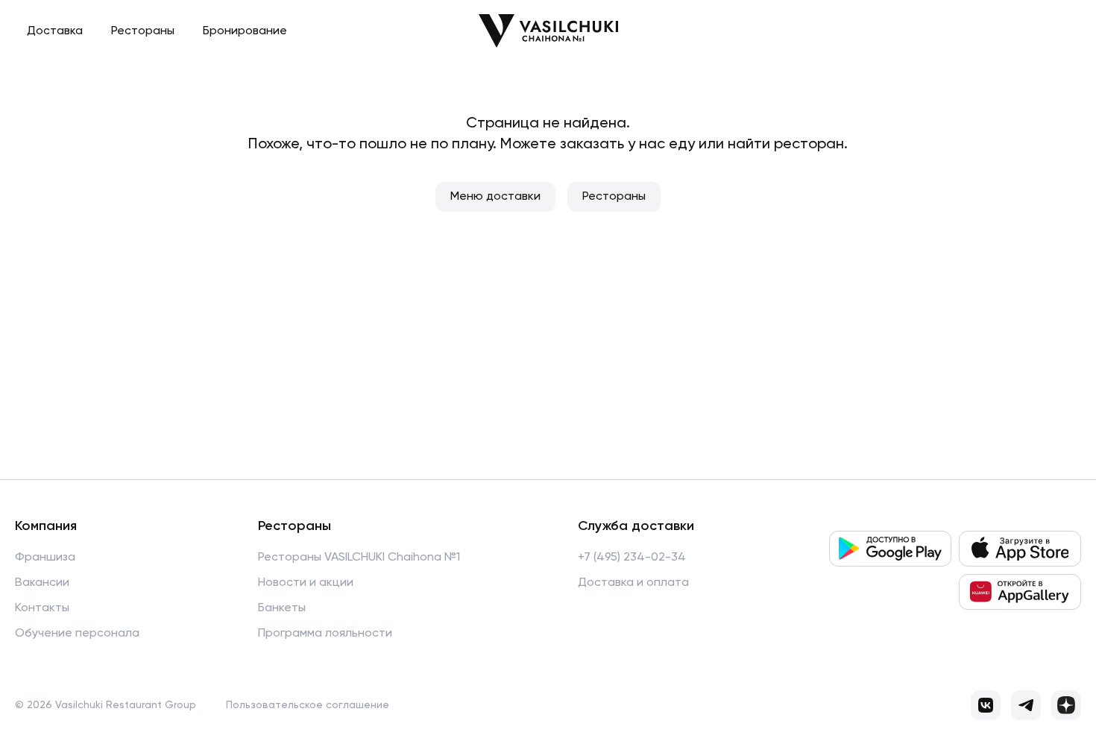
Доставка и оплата (633, 583)
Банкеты (282, 608)
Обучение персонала (77, 634)
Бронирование (245, 31)
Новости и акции (305, 583)
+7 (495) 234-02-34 (632, 558)
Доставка (55, 31)
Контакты (42, 608)
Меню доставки (495, 197)
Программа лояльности (325, 634)
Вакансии (42, 583)
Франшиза (45, 558)
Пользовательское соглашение (307, 705)
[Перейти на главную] (548, 31)
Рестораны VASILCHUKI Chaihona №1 (359, 558)
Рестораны (142, 31)
